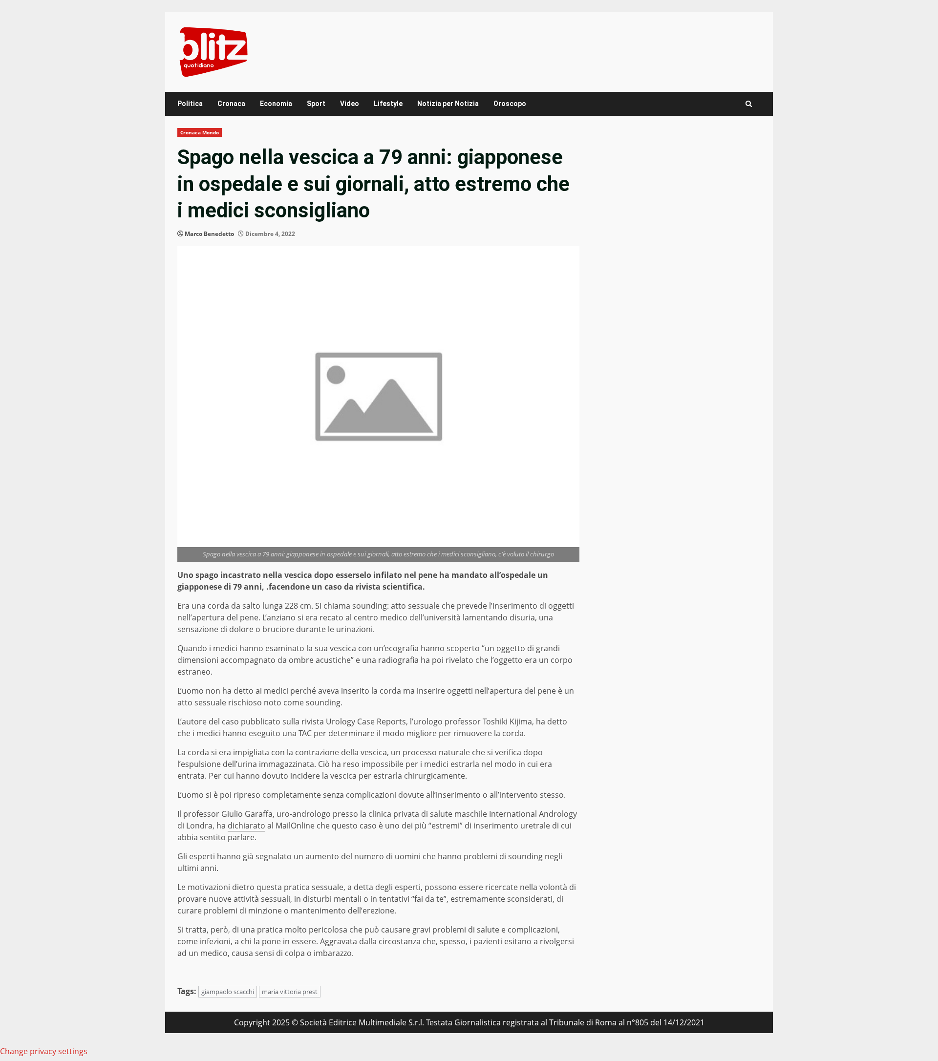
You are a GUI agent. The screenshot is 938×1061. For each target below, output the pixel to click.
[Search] (749, 103)
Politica (190, 103)
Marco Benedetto (209, 234)
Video (349, 103)
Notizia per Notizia (448, 103)
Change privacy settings (43, 1051)
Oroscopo (509, 103)
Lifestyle (388, 103)
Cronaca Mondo (199, 132)
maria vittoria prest (290, 991)
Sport (316, 103)
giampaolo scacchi (227, 991)
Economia (276, 103)
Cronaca (231, 103)
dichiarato (246, 825)
